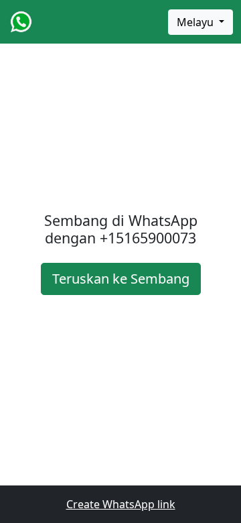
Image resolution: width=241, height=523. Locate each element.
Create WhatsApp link (120, 504)
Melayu (196, 22)
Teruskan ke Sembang (120, 279)
